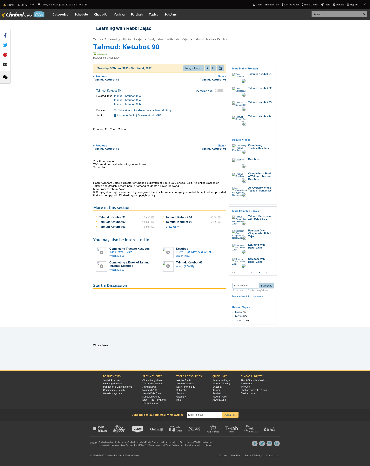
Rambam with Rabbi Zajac (256, 260)
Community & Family (114, 390)
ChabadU (101, 14)
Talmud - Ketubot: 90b (127, 104)
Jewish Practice (111, 380)
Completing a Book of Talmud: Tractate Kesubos (130, 264)
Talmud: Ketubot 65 (189, 262)
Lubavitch (140, 442)
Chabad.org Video (152, 380)
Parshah (137, 14)
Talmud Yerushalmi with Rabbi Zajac (260, 218)
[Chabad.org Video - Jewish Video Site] (23, 14)
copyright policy (145, 195)
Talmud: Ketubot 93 (112, 226)
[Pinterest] (269, 443)
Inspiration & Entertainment (117, 386)
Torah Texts (232, 428)
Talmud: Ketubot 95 (179, 221)
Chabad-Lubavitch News (254, 390)
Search (180, 393)
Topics (153, 14)
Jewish (188, 445)
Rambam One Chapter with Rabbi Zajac (259, 233)
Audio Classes (176, 428)
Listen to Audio (126, 115)
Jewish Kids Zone (151, 393)
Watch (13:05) (117, 255)
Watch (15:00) (117, 269)
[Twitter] (262, 443)
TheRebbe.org (150, 403)
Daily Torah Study (185, 386)
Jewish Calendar (185, 383)
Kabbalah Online (151, 396)
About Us (235, 455)
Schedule (81, 14)
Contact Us (272, 455)
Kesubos (182, 248)
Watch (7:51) (183, 255)
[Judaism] (8, 4)
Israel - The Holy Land (154, 399)
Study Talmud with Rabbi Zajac (168, 39)
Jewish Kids (270, 428)
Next (213, 78)
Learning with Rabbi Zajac (123, 28)
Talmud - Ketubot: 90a (127, 95)
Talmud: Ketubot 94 (179, 217)
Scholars (170, 14)
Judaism (176, 445)
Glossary (181, 396)
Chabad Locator (249, 393)
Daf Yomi (239, 316)
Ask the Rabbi (291, 4)
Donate (340, 4)
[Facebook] (255, 443)
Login (259, 4)
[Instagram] (277, 443)
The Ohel (245, 386)
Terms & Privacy (253, 455)
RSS (178, 399)
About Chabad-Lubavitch (254, 380)
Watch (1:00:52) (185, 266)
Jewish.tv (138, 428)
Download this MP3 (149, 115)
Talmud (238, 320)
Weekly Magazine (112, 393)
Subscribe (181, 390)
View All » (172, 226)
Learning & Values (113, 383)
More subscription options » (247, 296)
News (194, 428)
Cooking (213, 428)
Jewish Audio (219, 399)
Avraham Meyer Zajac (107, 57)
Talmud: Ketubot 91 (112, 217)
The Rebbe (246, 383)
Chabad (131, 442)
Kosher (216, 390)
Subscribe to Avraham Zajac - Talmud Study (145, 110)
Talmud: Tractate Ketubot (211, 39)
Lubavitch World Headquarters (199, 442)
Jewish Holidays (221, 380)
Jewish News (149, 386)
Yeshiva (119, 14)
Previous (106, 78)
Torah (168, 445)
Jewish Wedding (221, 383)
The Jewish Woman (152, 383)
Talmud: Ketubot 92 (112, 221)
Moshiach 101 (149, 390)
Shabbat (216, 386)
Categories (60, 14)
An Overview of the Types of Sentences (260, 189)
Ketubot (238, 312)
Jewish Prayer (219, 396)
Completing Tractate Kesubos (129, 248)
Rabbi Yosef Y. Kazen (144, 445)
